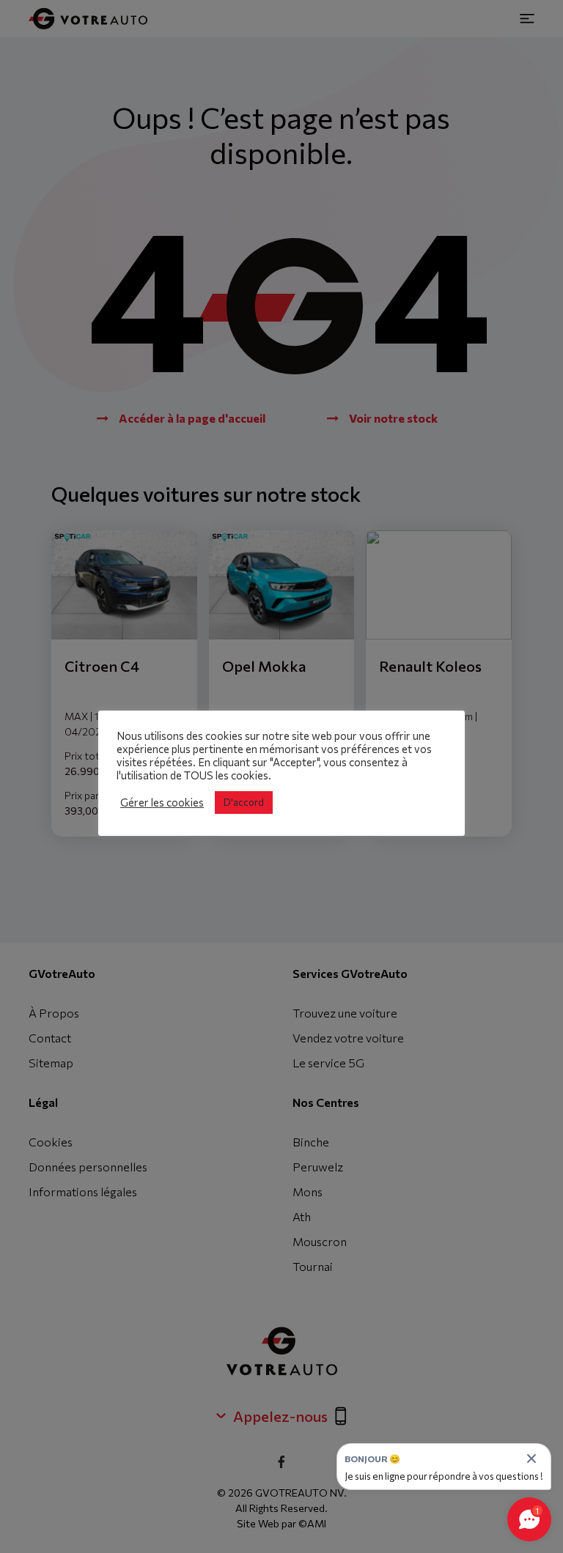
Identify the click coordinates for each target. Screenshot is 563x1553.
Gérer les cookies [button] (162, 802)
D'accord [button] (244, 802)
